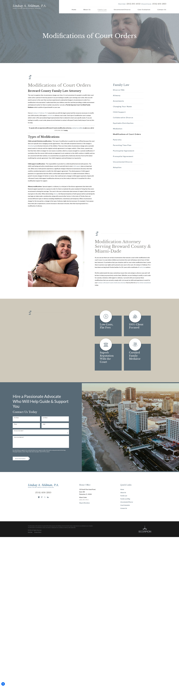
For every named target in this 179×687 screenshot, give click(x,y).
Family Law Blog (125, 498)
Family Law (123, 495)
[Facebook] (42, 497)
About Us (123, 492)
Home (122, 489)
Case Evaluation (125, 504)
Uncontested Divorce (126, 501)
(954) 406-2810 (159, 4)
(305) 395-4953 (133, 4)
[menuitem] (74, 9)
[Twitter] (45, 497)
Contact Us (123, 508)
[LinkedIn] (48, 497)
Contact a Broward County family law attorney (112, 282)
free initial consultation (144, 282)
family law (142, 267)
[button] (3, 684)
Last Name (45, 417)
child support (77, 166)
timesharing (31, 146)
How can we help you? (19, 436)
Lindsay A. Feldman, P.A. (40, 113)
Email (44, 423)
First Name (16, 417)
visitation (50, 115)
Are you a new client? (18, 430)
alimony (55, 194)
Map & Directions (84, 502)
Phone (15, 423)
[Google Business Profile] (39, 497)
